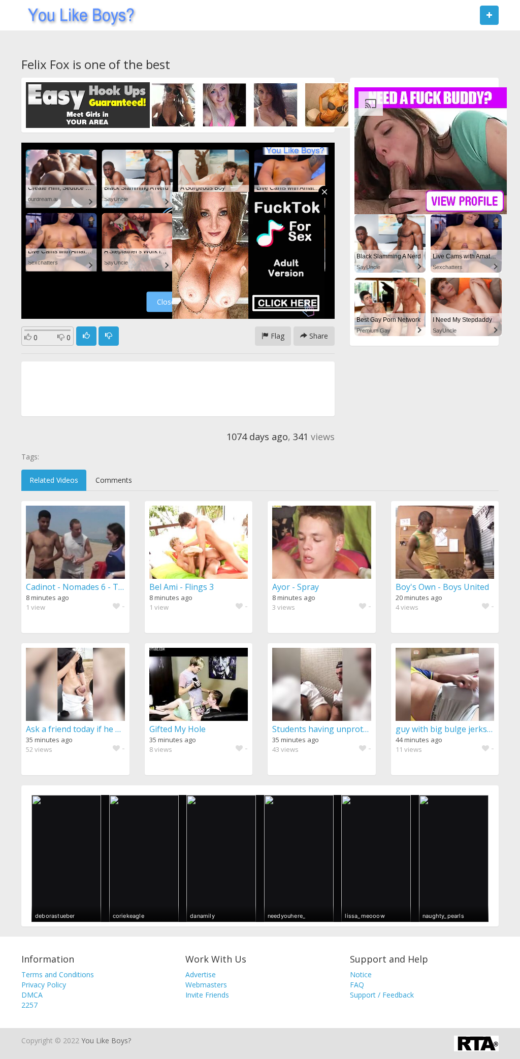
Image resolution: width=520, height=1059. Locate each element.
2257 (29, 1005)
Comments (113, 480)
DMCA (32, 995)
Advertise (200, 974)
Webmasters (206, 984)
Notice (361, 974)
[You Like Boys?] (78, 15)
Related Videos (53, 480)
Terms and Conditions (57, 974)
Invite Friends (207, 995)
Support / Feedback (382, 995)
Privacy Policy (43, 984)
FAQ (357, 984)
